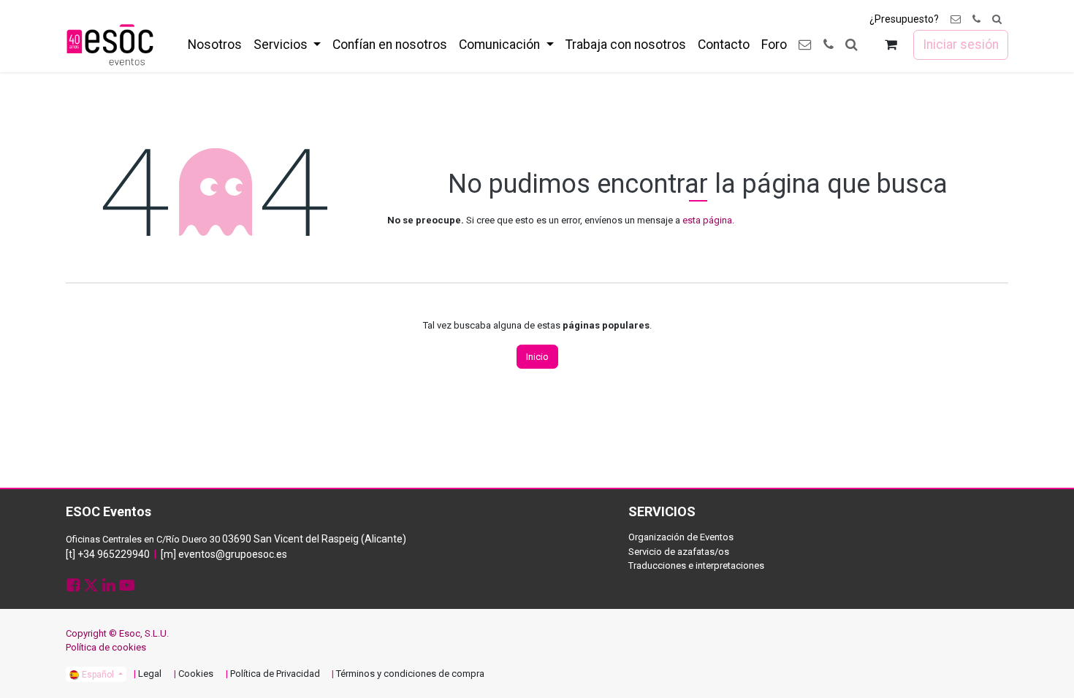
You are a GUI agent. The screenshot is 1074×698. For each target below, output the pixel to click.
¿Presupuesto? (904, 19)
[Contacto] (956, 19)
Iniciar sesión (961, 44)
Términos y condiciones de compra (410, 673)
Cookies (195, 673)
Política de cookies (106, 647)
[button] (997, 19)
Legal (149, 673)
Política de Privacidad (275, 673)
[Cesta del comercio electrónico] (891, 44)
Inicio (537, 356)
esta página (707, 220)
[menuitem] (215, 44)
